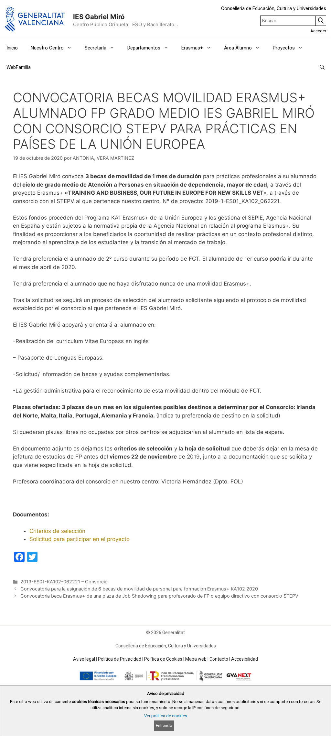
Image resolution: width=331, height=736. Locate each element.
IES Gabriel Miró (99, 17)
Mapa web (196, 659)
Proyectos (284, 48)
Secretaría (95, 48)
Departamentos (143, 48)
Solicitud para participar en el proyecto (79, 539)
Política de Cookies (163, 659)
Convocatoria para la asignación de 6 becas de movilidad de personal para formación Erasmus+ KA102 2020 (139, 588)
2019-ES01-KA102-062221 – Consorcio (64, 581)
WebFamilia (18, 67)
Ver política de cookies (165, 715)
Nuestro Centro (47, 48)
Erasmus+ (192, 48)
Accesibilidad (244, 659)
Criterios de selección (57, 531)
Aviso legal (84, 659)
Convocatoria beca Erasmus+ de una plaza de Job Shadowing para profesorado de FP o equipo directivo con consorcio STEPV (159, 596)
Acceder (318, 30)
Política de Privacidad (119, 659)
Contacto (218, 659)
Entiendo (164, 725)
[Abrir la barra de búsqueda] (322, 67)
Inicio (12, 48)
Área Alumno (238, 48)
